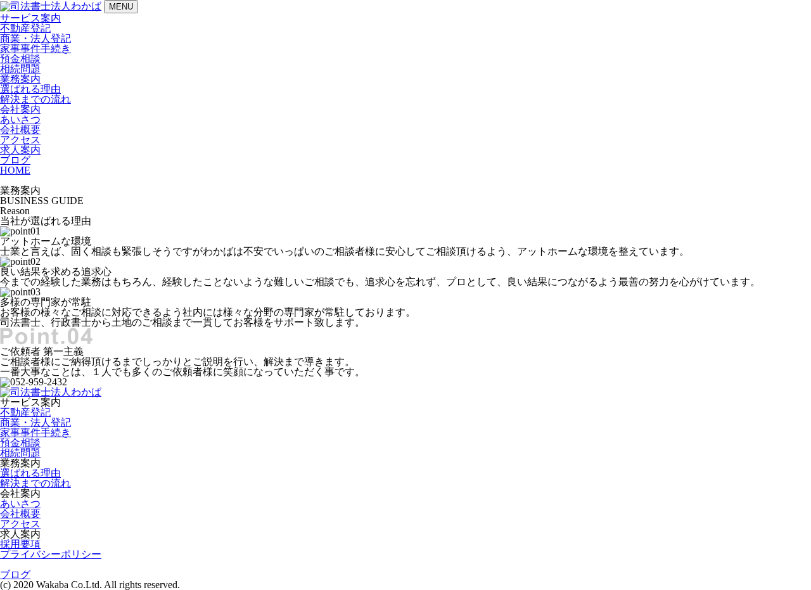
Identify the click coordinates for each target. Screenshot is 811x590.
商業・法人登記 (35, 38)
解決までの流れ (35, 99)
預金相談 (20, 58)
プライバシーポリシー (50, 554)
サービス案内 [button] (30, 18)
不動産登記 (25, 28)
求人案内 (20, 149)
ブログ (15, 160)
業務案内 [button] (20, 79)
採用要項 (20, 544)
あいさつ (20, 119)
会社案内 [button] (20, 109)
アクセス (20, 139)
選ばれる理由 (30, 89)
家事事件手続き (35, 48)
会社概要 (20, 129)
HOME (15, 170)
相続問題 (20, 68)
